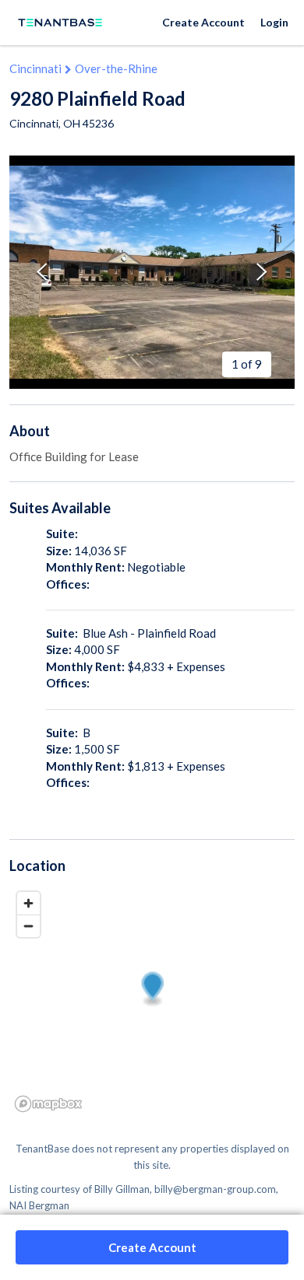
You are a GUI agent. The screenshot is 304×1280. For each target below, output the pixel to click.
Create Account (203, 22)
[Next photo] (262, 271)
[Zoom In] (28, 903)
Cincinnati (35, 68)
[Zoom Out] (28, 926)
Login (274, 22)
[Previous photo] (42, 271)
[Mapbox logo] (48, 1104)
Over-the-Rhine (116, 68)
